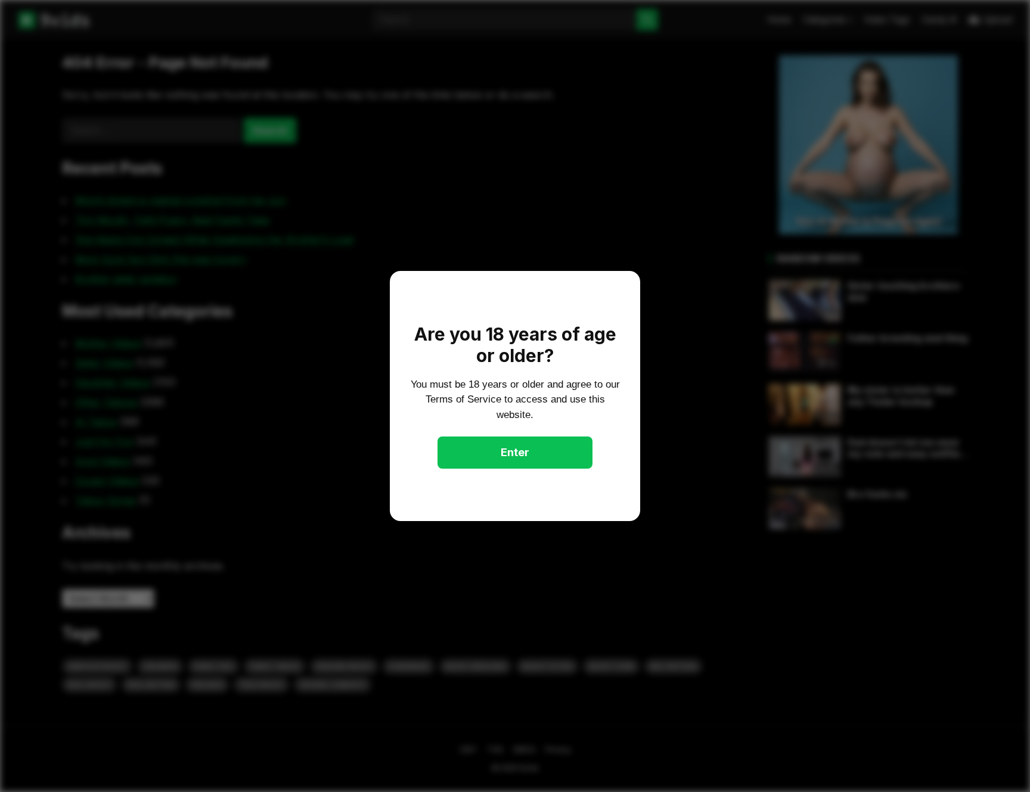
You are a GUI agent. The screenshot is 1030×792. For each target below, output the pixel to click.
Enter (515, 452)
